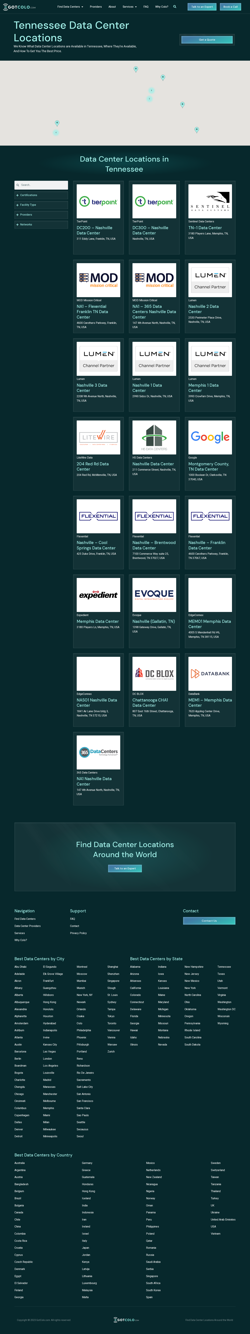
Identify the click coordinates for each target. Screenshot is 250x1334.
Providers (96, 7)
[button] (182, 105)
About (112, 7)
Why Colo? (161, 7)
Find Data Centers (68, 7)
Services (128, 7)
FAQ (146, 7)
